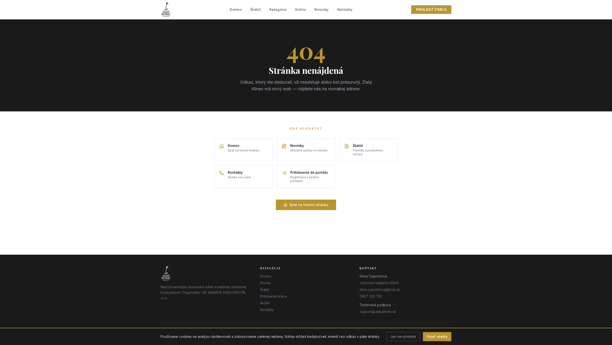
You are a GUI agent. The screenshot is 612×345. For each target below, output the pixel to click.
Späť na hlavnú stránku (308, 205)
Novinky (321, 9)
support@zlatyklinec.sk (378, 312)
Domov (236, 9)
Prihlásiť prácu (431, 9)
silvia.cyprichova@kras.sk (380, 290)
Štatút (255, 9)
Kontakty (345, 9)
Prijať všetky (437, 336)
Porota (265, 283)
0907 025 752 (371, 296)
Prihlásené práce (273, 296)
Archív (300, 9)
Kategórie (277, 9)
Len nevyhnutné (403, 336)
